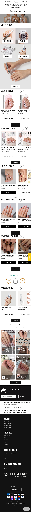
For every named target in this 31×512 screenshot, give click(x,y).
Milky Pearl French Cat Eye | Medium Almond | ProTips (8, 148)
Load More (15, 382)
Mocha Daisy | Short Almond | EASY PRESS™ (8, 220)
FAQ (5, 458)
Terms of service (12, 505)
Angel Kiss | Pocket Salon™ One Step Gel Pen (8, 111)
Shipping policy (20, 505)
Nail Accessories (8, 442)
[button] (2, 11)
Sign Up (22, 396)
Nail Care (6, 444)
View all (15, 124)
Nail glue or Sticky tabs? (10, 453)
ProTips (5, 437)
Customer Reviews (8, 456)
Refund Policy (7, 423)
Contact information (13, 507)
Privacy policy (22, 503)
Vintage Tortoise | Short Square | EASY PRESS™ (7, 256)
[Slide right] (26, 91)
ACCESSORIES (23, 56)
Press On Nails (7, 435)
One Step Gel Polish (9, 441)
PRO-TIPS (7, 56)
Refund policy (14, 503)
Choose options (8, 118)
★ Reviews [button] (29, 257)
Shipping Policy (8, 421)
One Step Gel (7, 41)
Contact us (6, 455)
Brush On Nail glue (6, 307)
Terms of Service (8, 425)
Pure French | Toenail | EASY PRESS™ (8, 186)
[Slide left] (22, 91)
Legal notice (21, 507)
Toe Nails (6, 439)
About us (6, 468)
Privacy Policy (7, 427)
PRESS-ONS (23, 41)
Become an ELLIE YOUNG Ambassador (13, 467)
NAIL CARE (15, 87)
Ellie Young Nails (14, 501)
